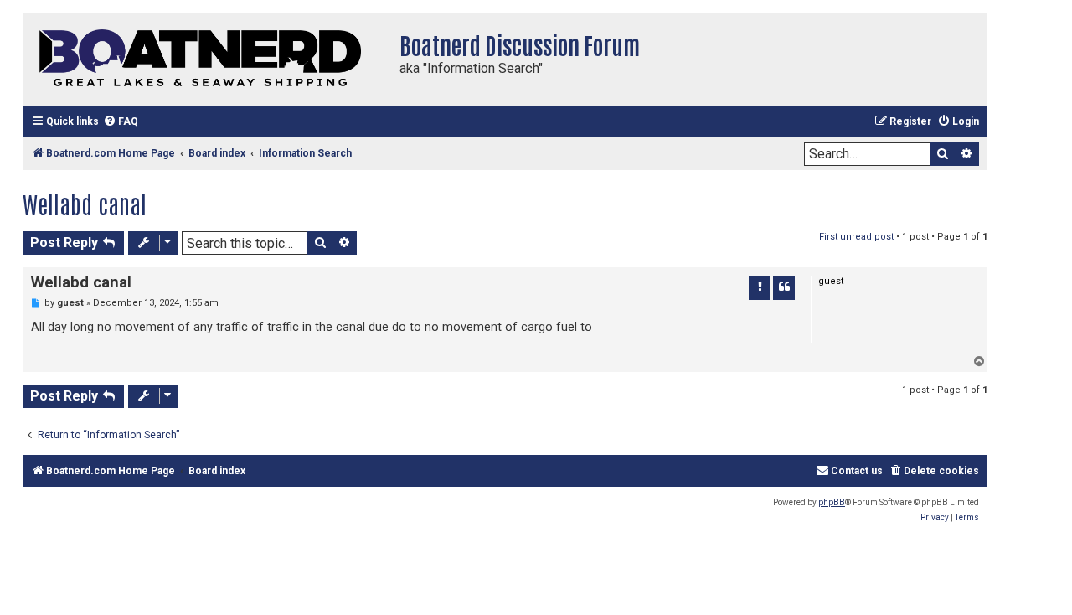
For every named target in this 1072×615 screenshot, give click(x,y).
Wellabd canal (85, 204)
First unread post (856, 236)
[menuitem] (120, 122)
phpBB (831, 502)
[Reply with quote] (784, 287)
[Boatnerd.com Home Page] (207, 59)
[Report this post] (759, 287)
